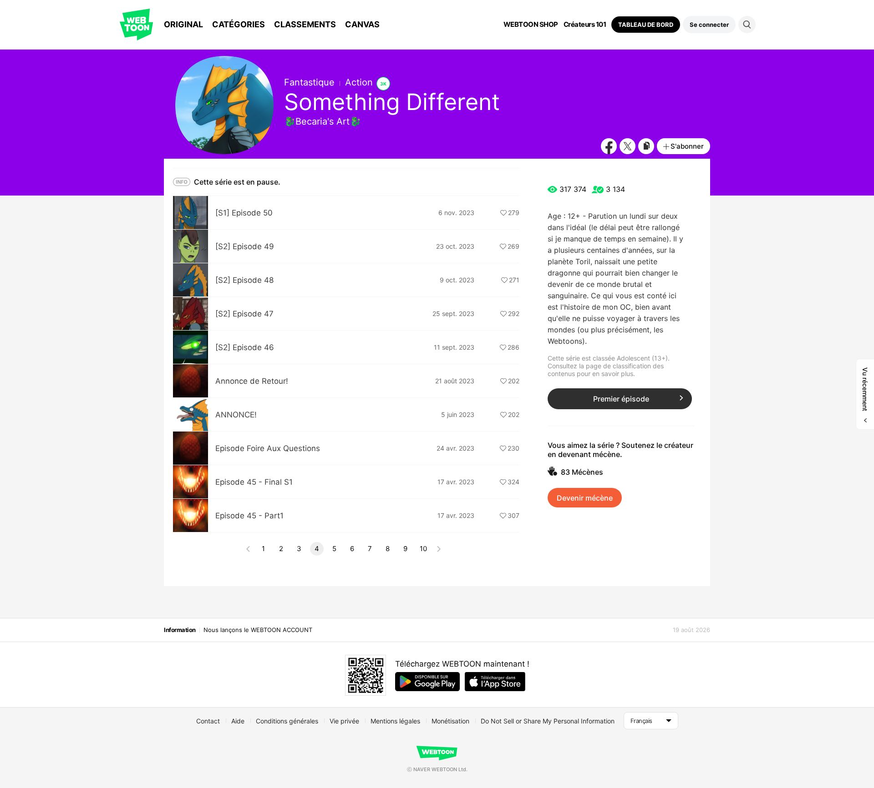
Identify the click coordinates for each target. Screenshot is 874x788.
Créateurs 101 (585, 24)
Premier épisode (621, 398)
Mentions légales (395, 721)
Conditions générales (287, 721)
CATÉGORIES (238, 24)
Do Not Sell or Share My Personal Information (548, 721)
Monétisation (450, 721)
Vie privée (344, 721)
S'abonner (687, 146)
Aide (237, 721)
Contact (208, 721)
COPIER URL (646, 146)
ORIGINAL (183, 24)
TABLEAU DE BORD (645, 24)
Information (180, 629)
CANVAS (362, 24)
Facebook (609, 146)
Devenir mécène (585, 497)
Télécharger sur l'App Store (495, 681)
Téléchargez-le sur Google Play (427, 681)
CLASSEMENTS (305, 24)
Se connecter (709, 24)
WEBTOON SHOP (530, 24)
